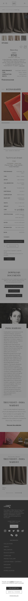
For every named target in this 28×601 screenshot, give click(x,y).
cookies (11, 581)
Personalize (14, 595)
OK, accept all (14, 588)
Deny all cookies (14, 592)
